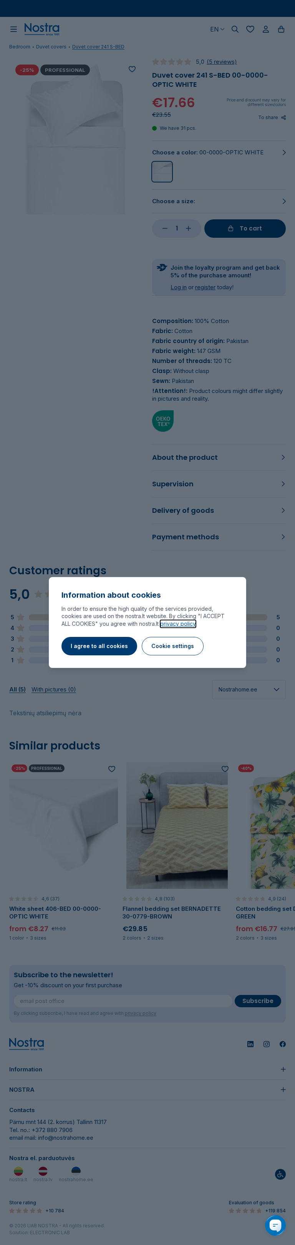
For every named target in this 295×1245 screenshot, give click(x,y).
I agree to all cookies (99, 646)
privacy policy (178, 623)
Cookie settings (172, 646)
